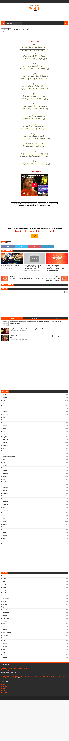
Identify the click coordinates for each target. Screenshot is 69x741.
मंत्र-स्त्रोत (9, 242)
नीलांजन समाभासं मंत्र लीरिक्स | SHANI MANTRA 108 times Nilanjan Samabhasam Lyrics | (32, 267)
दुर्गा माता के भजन (5, 439)
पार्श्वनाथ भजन (5, 451)
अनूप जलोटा (5, 576)
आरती (4, 400)
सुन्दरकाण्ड (4, 532)
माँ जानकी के (5, 470)
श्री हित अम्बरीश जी (6, 652)
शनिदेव (4, 518)
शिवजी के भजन (5, 521)
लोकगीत (4, 507)
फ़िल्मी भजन (4, 544)
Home (3, 684)
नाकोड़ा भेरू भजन (5, 445)
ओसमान (4, 581)
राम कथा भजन (5, 490)
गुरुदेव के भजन (5, 417)
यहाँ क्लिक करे (20, 678)
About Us (4, 686)
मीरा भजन (4, 479)
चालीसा (4, 422)
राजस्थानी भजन (5, 482)
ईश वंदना (4, 403)
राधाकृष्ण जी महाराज (6, 635)
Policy (3, 690)
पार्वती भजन (4, 448)
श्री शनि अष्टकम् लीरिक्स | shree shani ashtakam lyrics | (10, 266)
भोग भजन (4, 462)
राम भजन (4, 496)
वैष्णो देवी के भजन (5, 515)
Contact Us (4, 688)
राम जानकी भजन (5, 493)
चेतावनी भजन (5, 425)
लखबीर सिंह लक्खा (6, 638)
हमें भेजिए (34, 236)
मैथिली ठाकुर (5, 621)
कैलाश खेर (4, 587)
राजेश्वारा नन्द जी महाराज (7, 632)
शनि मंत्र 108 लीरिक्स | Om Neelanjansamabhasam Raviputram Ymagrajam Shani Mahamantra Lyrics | (55, 268)
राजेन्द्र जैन (5, 629)
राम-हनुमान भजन (5, 504)
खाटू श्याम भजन (5, 408)
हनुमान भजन (5, 535)
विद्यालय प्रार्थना (5, 510)
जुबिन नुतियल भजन (6, 598)
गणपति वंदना (5, 411)
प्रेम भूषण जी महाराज (6, 612)
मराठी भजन (4, 467)
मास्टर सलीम (5, 615)
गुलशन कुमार (5, 590)
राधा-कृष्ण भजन (5, 484)
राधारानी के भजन (5, 487)
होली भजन (4, 541)
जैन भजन (4, 428)
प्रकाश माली (5, 609)
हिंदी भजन (4, 538)
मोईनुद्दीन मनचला (5, 624)
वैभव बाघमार (4, 649)
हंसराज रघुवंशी (5, 657)
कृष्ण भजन (4, 406)
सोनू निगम (4, 655)
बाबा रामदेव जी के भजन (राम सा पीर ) (9, 456)
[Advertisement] (34, 16)
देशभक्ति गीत (5, 442)
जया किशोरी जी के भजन (6, 595)
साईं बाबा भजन (5, 529)
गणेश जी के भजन (5, 414)
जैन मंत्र (4, 431)
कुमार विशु (4, 584)
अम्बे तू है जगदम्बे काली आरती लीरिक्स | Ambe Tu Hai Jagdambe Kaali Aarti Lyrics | (30, 329)
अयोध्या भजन (5, 397)
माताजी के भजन (5, 473)
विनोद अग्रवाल (5, 646)
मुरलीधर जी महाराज (6, 618)
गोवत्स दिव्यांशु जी (5, 420)
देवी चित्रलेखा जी (5, 604)
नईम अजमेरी (5, 607)
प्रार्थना (4, 453)
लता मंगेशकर (5, 640)
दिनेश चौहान (4, 601)
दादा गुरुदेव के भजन (6, 437)
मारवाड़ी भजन (5, 476)
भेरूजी (4, 459)
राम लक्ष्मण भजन (5, 501)
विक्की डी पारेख (5, 643)
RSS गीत (4, 394)
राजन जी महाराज (5, 626)
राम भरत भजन (5, 498)
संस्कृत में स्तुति (5, 524)
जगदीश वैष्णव (5, 593)
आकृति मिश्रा (5, 578)
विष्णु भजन (4, 513)
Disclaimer (4, 692)
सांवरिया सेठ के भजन (6, 527)
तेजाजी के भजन (5, 434)
